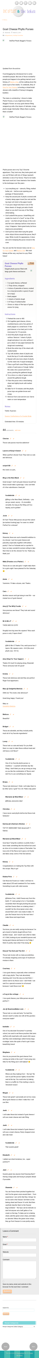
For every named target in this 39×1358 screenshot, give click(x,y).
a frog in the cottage (10, 994)
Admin (19, 1355)
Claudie (5, 925)
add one (17, 430)
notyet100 (6, 466)
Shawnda (8, 1187)
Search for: (6, 1307)
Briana (5, 782)
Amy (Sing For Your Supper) (13, 659)
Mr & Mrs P (7, 621)
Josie (5, 516)
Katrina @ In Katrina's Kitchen (14, 824)
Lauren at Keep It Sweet (12, 451)
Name (5, 1237)
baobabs (6, 1027)
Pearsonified (20, 1353)
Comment (6, 1260)
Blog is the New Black (11, 478)
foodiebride (9, 495)
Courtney (6, 968)
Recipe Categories (8, 1326)
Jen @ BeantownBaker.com (13, 1009)
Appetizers (9, 35)
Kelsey (5, 533)
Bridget (5, 727)
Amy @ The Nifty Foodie (12, 606)
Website (6, 1252)
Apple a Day (14, 82)
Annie (5, 579)
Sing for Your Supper (10, 87)
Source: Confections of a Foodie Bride (18, 416)
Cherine (6, 439)
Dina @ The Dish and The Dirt (14, 951)
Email (5, 1244)
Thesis (31, 1353)
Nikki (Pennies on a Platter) (13, 562)
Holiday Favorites (18, 35)
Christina (6, 809)
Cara (4, 591)
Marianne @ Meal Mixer (14, 797)
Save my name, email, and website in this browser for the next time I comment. (17, 1285)
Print (32, 263)
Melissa (6, 714)
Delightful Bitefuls (9, 706)
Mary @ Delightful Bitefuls (12, 689)
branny (5, 674)
